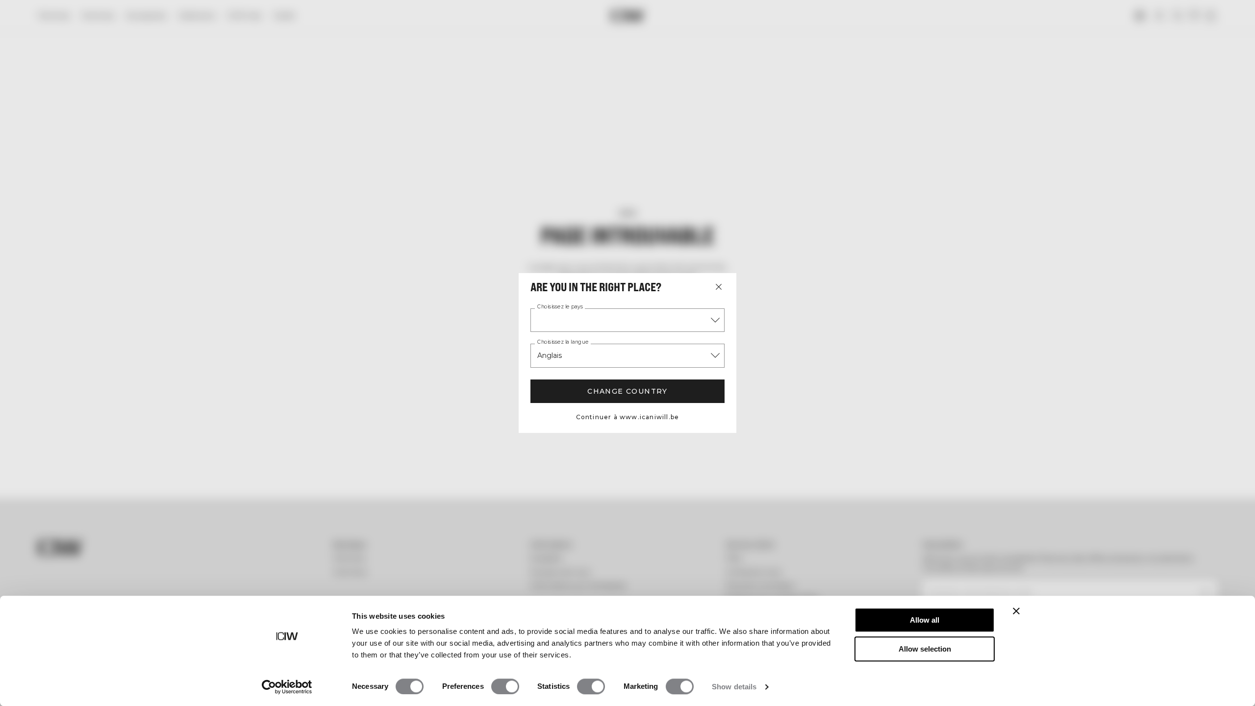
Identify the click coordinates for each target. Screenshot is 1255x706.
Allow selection (925, 649)
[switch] (505, 686)
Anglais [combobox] (549, 355)
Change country (627, 391)
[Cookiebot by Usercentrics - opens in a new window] (287, 687)
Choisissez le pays (560, 307)
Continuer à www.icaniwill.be (627, 417)
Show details (734, 686)
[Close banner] (1016, 610)
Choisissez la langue (562, 342)
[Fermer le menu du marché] (719, 287)
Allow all (924, 620)
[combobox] (627, 320)
